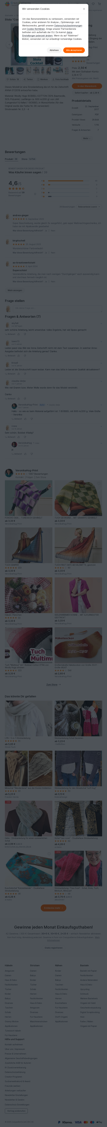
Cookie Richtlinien (36, 28)
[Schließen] (84, 9)
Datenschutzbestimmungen (68, 25)
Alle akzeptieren (74, 50)
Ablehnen (54, 50)
